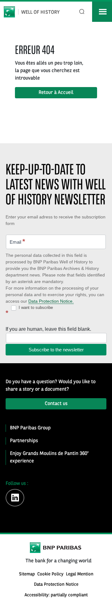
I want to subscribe (35, 307)
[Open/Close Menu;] (102, 12)
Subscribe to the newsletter (56, 349)
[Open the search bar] (82, 12)
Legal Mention (79, 574)
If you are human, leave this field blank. (48, 329)
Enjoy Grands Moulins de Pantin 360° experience (49, 457)
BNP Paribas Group (30, 428)
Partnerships (24, 440)
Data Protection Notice (56, 584)
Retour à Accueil (56, 92)
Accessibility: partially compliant (56, 595)
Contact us (56, 403)
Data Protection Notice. (51, 301)
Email (17, 241)
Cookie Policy (50, 574)
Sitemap (27, 574)
